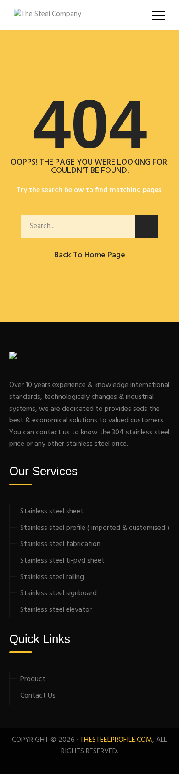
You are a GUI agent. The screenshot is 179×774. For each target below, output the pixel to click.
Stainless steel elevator (56, 610)
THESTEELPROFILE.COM (116, 740)
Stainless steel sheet (52, 512)
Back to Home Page (89, 255)
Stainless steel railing (52, 577)
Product (32, 679)
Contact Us (38, 696)
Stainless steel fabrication (60, 544)
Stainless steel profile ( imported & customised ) (94, 528)
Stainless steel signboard (58, 593)
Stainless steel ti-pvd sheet (62, 561)
